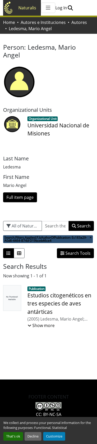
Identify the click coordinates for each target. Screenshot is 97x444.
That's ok (13, 436)
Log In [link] (61, 8)
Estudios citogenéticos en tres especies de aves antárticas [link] (59, 303)
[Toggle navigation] (48, 8)
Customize (54, 436)
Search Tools (77, 253)
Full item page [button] (20, 197)
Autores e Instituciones (43, 22)
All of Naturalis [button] (25, 226)
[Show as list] (8, 253)
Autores (79, 22)
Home (9, 22)
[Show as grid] (19, 253)
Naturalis (27, 8)
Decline (33, 436)
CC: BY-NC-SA (48, 414)
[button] (70, 8)
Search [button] (83, 226)
